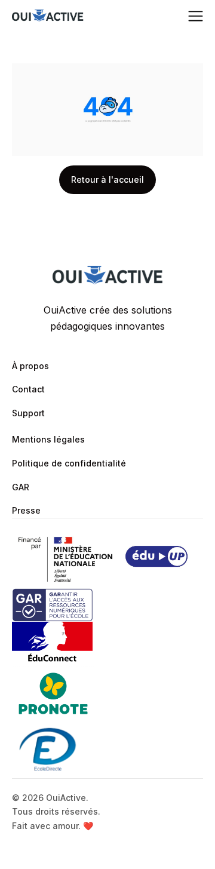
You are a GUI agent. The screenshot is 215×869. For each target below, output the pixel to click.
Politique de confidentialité (69, 463)
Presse (26, 510)
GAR (20, 487)
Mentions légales (48, 439)
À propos (30, 366)
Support (28, 413)
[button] (195, 17)
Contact (28, 389)
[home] (48, 17)
